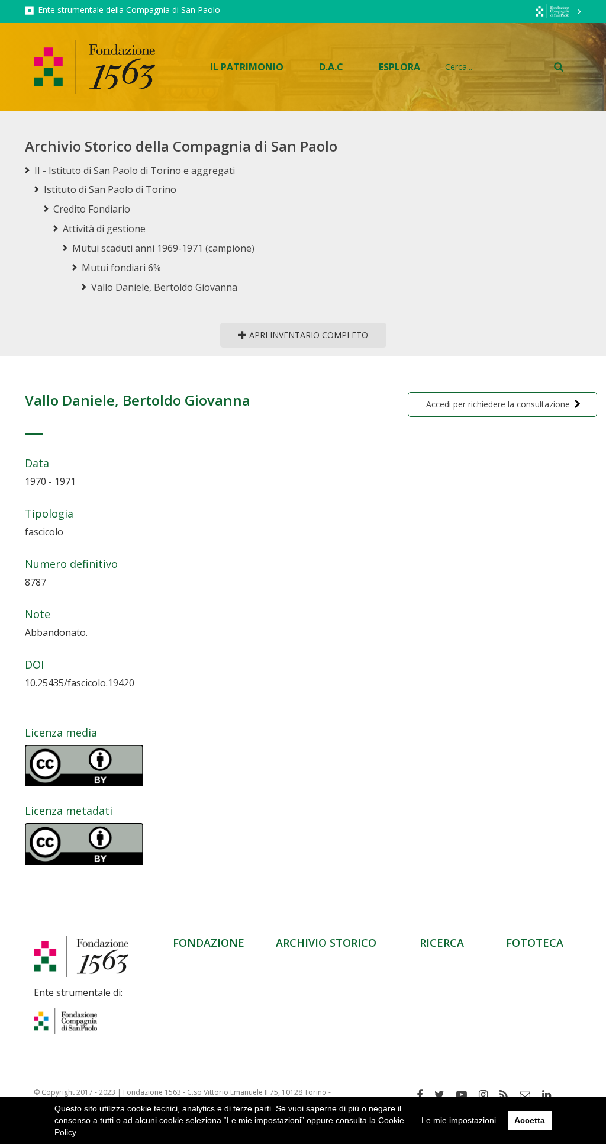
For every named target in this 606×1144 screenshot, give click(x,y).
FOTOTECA (534, 943)
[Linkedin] (551, 1095)
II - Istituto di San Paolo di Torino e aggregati (134, 170)
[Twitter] (443, 1095)
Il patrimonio (246, 66)
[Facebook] (424, 1095)
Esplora (399, 66)
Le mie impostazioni (458, 1120)
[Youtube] (466, 1095)
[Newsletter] (529, 1095)
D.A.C (331, 66)
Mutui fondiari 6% (121, 267)
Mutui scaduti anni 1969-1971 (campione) (163, 248)
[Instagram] (488, 1095)
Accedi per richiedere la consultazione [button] (498, 404)
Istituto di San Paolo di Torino (110, 189)
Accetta (529, 1120)
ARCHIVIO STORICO (326, 943)
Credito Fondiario (91, 209)
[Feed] (508, 1095)
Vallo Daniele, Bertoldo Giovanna (164, 287)
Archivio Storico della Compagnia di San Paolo (181, 146)
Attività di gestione (104, 228)
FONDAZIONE (208, 943)
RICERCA (442, 943)
